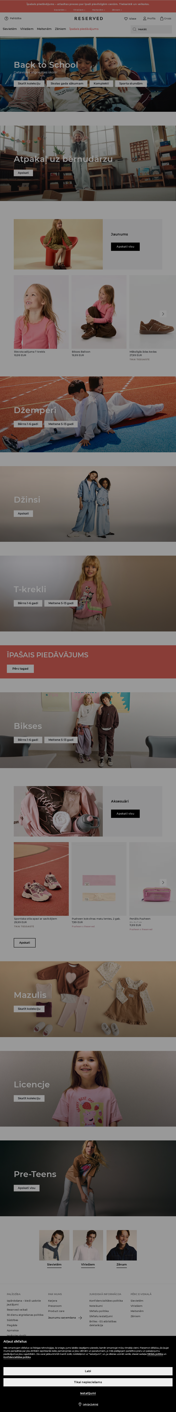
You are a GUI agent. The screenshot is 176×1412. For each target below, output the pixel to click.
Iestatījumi (88, 1393)
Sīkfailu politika (155, 1354)
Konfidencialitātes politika (17, 1357)
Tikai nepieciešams (88, 1382)
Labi (88, 1371)
